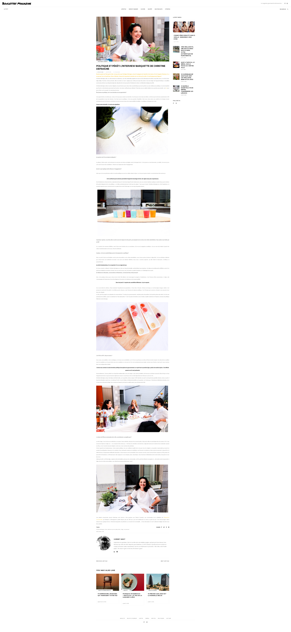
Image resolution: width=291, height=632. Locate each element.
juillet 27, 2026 (183, 81)
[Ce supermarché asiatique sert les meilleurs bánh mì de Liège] (176, 76)
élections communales (113, 529)
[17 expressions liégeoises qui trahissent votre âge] (107, 582)
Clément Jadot (100, 72)
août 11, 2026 (183, 57)
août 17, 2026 (176, 41)
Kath (119, 529)
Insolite (109, 590)
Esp (165, 517)
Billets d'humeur (103, 590)
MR (103, 531)
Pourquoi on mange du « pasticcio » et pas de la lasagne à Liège (132, 595)
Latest (6, 9)
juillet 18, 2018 (108, 72)
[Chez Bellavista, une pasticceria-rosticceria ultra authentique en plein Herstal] (176, 49)
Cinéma (147, 618)
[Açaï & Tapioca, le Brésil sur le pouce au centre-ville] (176, 64)
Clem (106, 529)
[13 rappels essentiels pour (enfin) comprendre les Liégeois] (176, 88)
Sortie (141, 618)
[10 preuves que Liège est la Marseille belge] (157, 582)
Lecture (168, 618)
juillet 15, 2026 (183, 95)
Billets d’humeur (132, 618)
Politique (100, 61)
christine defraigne (100, 529)
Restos (153, 618)
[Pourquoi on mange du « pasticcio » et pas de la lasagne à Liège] (132, 582)
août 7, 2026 (183, 69)
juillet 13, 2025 (126, 603)
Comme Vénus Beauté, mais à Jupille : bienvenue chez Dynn (184, 37)
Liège (122, 529)
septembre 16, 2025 (102, 601)
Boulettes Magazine (16, 3)
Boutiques (161, 618)
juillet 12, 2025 (151, 601)
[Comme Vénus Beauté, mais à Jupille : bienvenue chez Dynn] (184, 27)
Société (105, 61)
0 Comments (117, 72)
